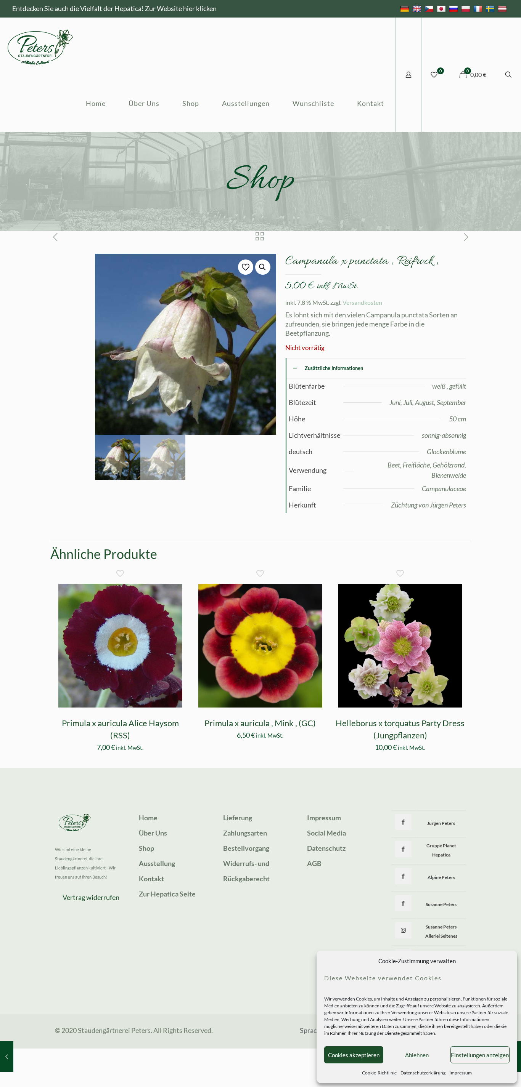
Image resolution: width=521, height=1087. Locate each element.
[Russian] (454, 8)
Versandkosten (362, 302)
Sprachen (314, 1030)
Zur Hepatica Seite (167, 894)
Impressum (460, 1073)
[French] (478, 8)
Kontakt (151, 878)
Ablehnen (417, 1055)
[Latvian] (503, 8)
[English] (417, 8)
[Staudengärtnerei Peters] (40, 46)
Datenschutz (326, 848)
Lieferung (237, 817)
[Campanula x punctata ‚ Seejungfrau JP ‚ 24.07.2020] (6, 1056)
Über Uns (153, 833)
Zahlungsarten (245, 833)
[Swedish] (491, 8)
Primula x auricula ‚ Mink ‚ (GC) (260, 723)
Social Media (326, 833)
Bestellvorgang (246, 848)
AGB (314, 863)
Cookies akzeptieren (353, 1055)
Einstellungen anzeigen (480, 1055)
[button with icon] (403, 822)
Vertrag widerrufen (91, 897)
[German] (405, 8)
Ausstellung (157, 863)
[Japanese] (442, 8)
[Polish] (466, 8)
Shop (146, 848)
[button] (262, 267)
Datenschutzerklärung (422, 1073)
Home (148, 817)
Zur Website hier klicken (181, 8)
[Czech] (430, 8)
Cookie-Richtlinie (379, 1073)
